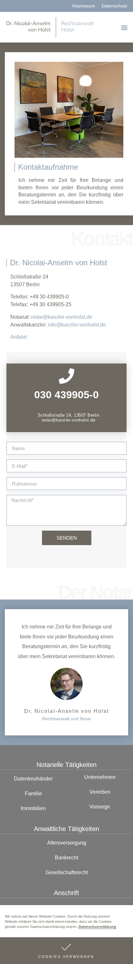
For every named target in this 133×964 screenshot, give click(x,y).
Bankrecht (66, 857)
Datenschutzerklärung (97, 927)
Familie (33, 793)
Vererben (99, 792)
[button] (66, 950)
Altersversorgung (66, 843)
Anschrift (66, 892)
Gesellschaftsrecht (67, 872)
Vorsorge (99, 806)
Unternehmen (100, 777)
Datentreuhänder (33, 778)
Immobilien (33, 808)
